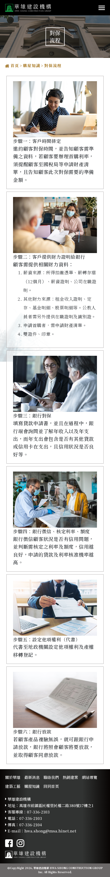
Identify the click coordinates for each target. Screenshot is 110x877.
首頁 (14, 65)
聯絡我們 (51, 777)
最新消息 (32, 777)
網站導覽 (89, 777)
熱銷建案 (70, 777)
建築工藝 (12, 786)
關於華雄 (12, 777)
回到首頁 (51, 786)
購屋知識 (31, 65)
